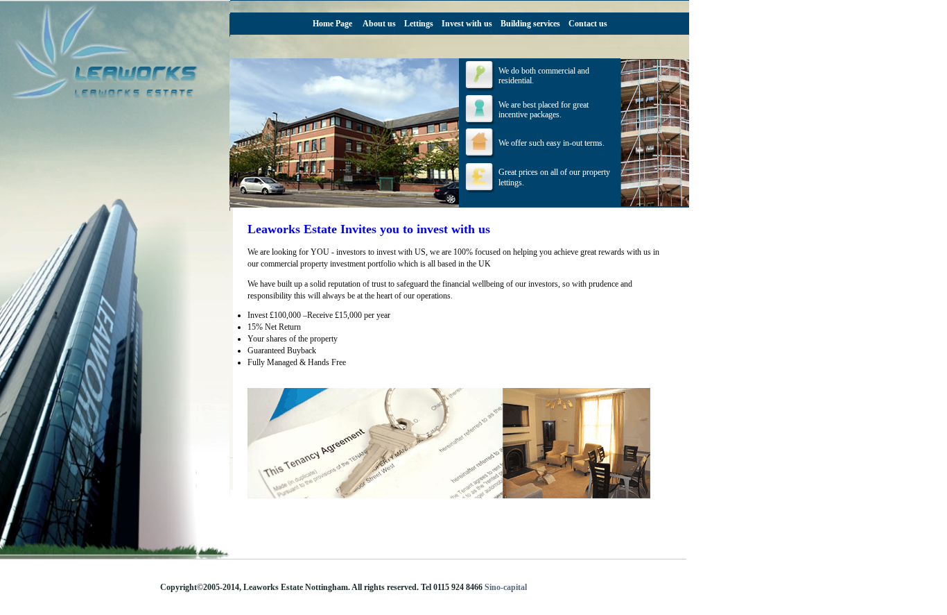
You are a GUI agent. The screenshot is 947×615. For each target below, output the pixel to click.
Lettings (418, 23)
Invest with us (467, 23)
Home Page (332, 23)
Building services (530, 23)
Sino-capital (506, 587)
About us (379, 23)
